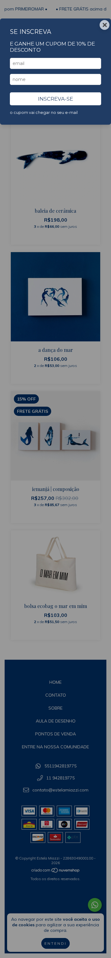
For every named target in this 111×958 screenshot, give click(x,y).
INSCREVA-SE (55, 99)
